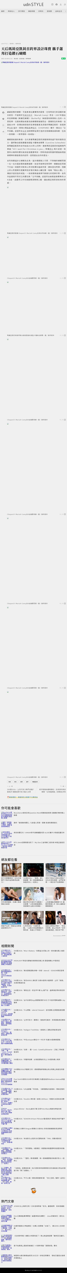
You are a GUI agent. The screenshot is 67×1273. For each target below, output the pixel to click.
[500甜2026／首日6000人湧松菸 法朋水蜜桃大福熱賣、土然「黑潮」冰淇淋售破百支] (7, 983)
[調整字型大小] (3, 131)
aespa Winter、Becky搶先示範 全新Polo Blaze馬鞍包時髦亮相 (37, 1109)
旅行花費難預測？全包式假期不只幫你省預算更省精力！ (11, 880)
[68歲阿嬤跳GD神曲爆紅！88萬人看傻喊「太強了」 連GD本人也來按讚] (7, 1228)
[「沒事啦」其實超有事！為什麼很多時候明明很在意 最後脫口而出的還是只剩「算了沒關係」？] (7, 1171)
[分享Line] (3, 119)
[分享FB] (3, 112)
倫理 (21, 781)
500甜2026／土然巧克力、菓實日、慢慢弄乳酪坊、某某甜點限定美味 (39, 1020)
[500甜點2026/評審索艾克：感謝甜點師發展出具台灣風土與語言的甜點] (7, 1072)
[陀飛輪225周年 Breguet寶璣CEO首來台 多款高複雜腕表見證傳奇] (7, 1131)
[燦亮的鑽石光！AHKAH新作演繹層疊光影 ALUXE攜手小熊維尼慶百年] (7, 835)
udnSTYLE (4, 43)
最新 (3, 11)
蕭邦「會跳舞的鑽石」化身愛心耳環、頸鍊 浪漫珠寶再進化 (35, 822)
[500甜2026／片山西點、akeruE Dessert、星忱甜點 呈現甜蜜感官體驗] (7, 1013)
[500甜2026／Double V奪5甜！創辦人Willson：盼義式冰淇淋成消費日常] (7, 1101)
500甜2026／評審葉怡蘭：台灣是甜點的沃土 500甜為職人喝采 (37, 1059)
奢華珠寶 (18, 43)
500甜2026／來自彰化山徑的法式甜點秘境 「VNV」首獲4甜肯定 (38, 1138)
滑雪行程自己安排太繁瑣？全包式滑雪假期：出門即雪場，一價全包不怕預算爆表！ (55, 880)
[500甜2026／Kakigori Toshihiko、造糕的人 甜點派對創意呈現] (7, 1032)
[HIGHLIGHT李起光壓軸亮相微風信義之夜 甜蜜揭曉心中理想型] (7, 963)
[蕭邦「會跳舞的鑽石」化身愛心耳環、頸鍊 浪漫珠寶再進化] (7, 825)
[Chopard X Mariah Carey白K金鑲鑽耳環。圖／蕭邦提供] (36, 256)
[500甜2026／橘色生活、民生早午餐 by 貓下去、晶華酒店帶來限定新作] (7, 993)
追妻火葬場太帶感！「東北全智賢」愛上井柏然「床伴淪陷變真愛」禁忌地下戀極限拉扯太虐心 (55, 928)
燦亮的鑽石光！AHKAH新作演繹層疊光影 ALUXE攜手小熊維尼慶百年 (39, 832)
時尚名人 (11, 11)
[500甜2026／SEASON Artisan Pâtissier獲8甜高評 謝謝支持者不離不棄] (7, 1121)
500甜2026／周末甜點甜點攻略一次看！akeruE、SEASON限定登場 (39, 970)
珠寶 (9, 781)
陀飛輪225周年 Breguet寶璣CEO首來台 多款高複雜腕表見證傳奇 (38, 1128)
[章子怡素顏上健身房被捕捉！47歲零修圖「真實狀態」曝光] (7, 1248)
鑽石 (15, 781)
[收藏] (3, 125)
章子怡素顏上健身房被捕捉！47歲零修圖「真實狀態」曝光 (35, 1245)
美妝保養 (31, 11)
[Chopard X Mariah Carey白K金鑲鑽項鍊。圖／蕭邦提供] (36, 378)
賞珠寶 (49, 11)
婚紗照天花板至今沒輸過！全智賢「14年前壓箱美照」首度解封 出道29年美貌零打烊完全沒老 (33, 904)
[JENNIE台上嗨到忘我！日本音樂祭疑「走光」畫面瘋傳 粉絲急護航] (7, 1209)
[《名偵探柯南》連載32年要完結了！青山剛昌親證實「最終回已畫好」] (7, 1238)
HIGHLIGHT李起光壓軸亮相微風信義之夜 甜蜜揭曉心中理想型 (37, 960)
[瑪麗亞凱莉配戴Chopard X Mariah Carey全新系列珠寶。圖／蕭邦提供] (33, 83)
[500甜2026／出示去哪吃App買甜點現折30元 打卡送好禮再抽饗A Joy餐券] (7, 1003)
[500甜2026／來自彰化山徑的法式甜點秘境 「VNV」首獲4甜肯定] (7, 1141)
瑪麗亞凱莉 (35, 781)
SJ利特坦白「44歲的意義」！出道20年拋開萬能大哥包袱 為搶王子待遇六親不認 (33, 928)
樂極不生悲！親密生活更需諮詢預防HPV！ (11, 927)
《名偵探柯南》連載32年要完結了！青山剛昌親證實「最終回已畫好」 (39, 1236)
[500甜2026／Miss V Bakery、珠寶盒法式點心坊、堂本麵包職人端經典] (7, 953)
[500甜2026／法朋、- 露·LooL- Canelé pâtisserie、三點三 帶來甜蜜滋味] (7, 1052)
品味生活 (58, 11)
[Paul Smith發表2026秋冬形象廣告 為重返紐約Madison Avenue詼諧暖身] (7, 1082)
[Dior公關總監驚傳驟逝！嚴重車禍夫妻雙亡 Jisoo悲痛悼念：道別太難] (7, 1219)
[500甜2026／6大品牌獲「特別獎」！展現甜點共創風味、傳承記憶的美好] (7, 1092)
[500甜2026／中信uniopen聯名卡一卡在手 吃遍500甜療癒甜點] (7, 1042)
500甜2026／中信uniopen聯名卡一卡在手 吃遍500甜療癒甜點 (37, 1039)
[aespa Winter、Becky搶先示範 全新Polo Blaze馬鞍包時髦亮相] (7, 1111)
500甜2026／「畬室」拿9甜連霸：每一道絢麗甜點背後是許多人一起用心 (33, 880)
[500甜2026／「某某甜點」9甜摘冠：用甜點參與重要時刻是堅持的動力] (7, 1151)
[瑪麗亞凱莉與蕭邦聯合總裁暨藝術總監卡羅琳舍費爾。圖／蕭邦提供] (36, 307)
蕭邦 (27, 781)
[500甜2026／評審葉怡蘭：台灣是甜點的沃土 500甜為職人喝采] (7, 1062)
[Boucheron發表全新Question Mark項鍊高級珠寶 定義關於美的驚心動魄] (7, 815)
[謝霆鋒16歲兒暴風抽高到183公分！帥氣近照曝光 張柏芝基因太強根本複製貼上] (7, 1258)
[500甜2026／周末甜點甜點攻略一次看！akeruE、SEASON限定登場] (7, 973)
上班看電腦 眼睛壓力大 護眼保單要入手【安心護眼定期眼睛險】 (55, 904)
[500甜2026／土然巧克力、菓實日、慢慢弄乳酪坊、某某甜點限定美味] (7, 1022)
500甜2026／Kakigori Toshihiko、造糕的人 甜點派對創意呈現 (37, 1030)
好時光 (40, 11)
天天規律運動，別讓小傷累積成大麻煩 (11, 903)
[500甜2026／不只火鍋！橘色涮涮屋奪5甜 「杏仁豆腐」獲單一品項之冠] (7, 1181)
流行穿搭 (21, 11)
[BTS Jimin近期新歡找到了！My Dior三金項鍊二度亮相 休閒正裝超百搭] (7, 845)
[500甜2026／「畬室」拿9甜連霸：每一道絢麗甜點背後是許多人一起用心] (7, 1161)
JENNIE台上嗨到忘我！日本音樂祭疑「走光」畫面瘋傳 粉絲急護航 (39, 1206)
